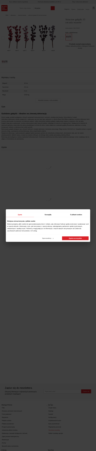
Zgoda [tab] (20, 214)
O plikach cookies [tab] (76, 214)
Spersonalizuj (46, 238)
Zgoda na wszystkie (75, 238)
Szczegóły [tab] (48, 214)
